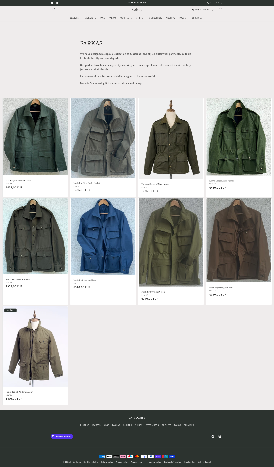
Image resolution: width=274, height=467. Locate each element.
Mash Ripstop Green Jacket (18, 180)
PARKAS (116, 425)
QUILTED (127, 425)
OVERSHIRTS (152, 425)
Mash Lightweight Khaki (221, 288)
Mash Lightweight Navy (84, 280)
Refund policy (107, 462)
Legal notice (189, 462)
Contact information (172, 462)
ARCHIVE (166, 425)
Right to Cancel (204, 462)
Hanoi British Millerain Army (19, 392)
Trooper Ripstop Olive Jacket (155, 184)
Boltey (73, 462)
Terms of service (137, 462)
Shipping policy (154, 462)
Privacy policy (122, 462)
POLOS (177, 425)
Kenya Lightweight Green (18, 279)
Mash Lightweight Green (153, 292)
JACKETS (96, 425)
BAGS (106, 425)
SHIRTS (139, 425)
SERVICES (189, 425)
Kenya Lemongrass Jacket (221, 181)
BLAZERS (84, 425)
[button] (54, 9)
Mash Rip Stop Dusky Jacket (86, 183)
